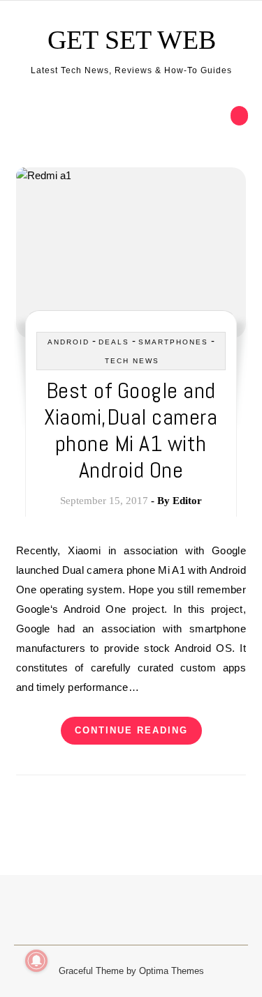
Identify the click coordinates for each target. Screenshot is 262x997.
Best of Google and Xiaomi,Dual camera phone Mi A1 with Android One (130, 430)
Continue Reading (131, 730)
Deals (114, 342)
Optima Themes (171, 971)
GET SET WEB (132, 39)
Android (68, 342)
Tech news (132, 361)
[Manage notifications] (36, 961)
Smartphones (173, 342)
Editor (187, 500)
